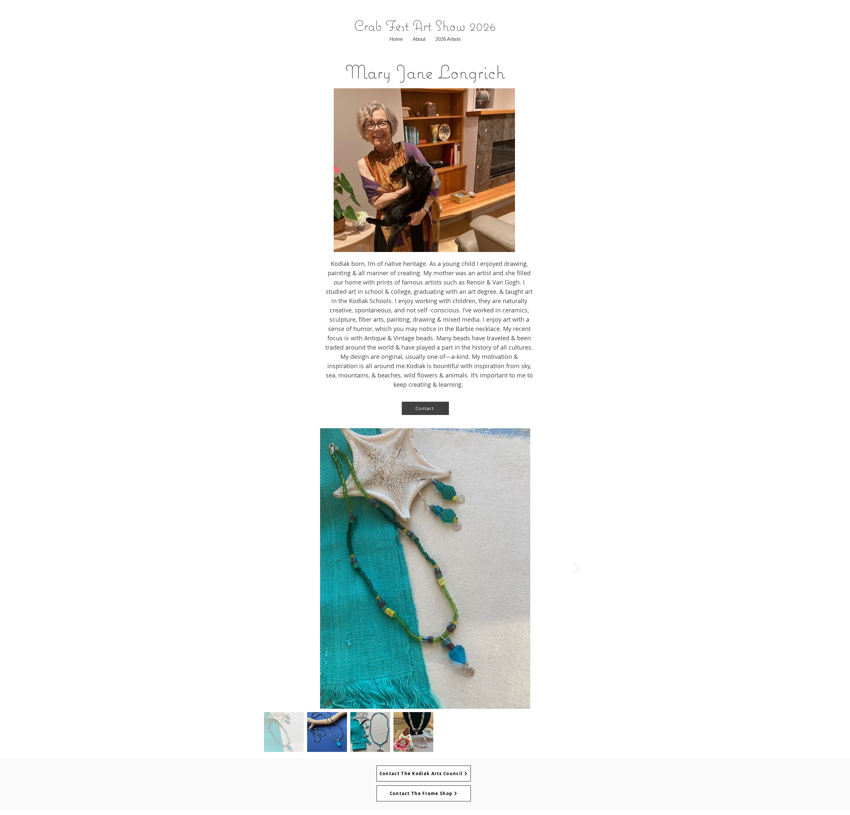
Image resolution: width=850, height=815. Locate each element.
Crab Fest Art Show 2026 (425, 25)
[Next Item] (576, 568)
